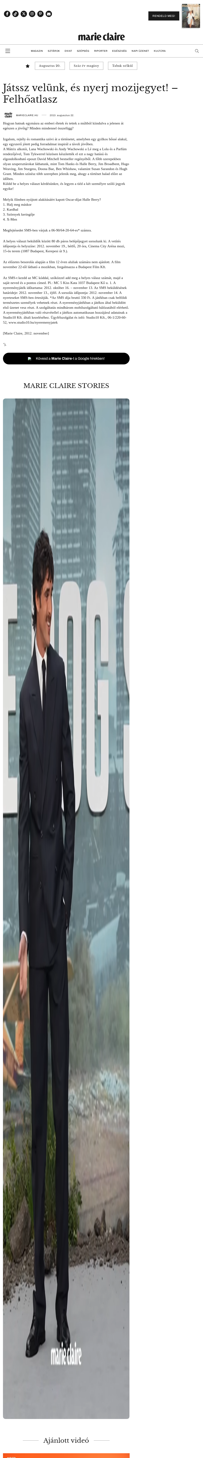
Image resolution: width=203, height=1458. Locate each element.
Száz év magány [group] (86, 66)
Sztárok (54, 51)
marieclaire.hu (27, 115)
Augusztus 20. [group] (50, 66)
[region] (66, 908)
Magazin (37, 51)
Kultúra (160, 51)
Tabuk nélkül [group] (122, 66)
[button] (66, 908)
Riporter (101, 51)
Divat (68, 51)
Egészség (119, 51)
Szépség (83, 51)
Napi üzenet (140, 51)
